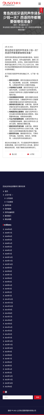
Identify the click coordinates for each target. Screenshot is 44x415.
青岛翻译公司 (23, 25)
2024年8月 (8, 313)
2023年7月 (8, 359)
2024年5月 (8, 324)
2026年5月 (8, 240)
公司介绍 (8, 195)
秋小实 (14, 154)
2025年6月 (8, 278)
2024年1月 (8, 338)
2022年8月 (8, 387)
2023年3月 (8, 373)
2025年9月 (8, 268)
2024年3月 (8, 331)
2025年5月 (8, 282)
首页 (15, 25)
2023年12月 (9, 341)
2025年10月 (9, 264)
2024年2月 (8, 334)
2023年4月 (8, 369)
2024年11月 (9, 303)
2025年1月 (8, 296)
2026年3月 (8, 247)
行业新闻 (9, 202)
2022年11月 (9, 380)
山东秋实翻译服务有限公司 (26, 411)
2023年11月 (9, 345)
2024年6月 (8, 320)
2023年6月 (8, 362)
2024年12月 (9, 299)
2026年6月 (8, 236)
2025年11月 (9, 261)
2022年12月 (9, 376)
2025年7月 (8, 275)
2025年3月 (8, 289)
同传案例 (8, 209)
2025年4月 (8, 285)
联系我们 (8, 216)
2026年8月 (8, 229)
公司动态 (9, 198)
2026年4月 (8, 243)
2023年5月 (8, 366)
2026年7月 (8, 233)
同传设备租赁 (9, 212)
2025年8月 (8, 271)
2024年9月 (8, 310)
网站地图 (8, 219)
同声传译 (8, 205)
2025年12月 (9, 257)
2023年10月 (9, 348)
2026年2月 (8, 250)
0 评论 (32, 154)
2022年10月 (9, 383)
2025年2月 (8, 292)
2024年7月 (8, 317)
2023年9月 (8, 352)
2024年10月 (9, 306)
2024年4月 (8, 327)
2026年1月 (8, 254)
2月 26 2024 (9, 47)
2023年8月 (8, 355)
